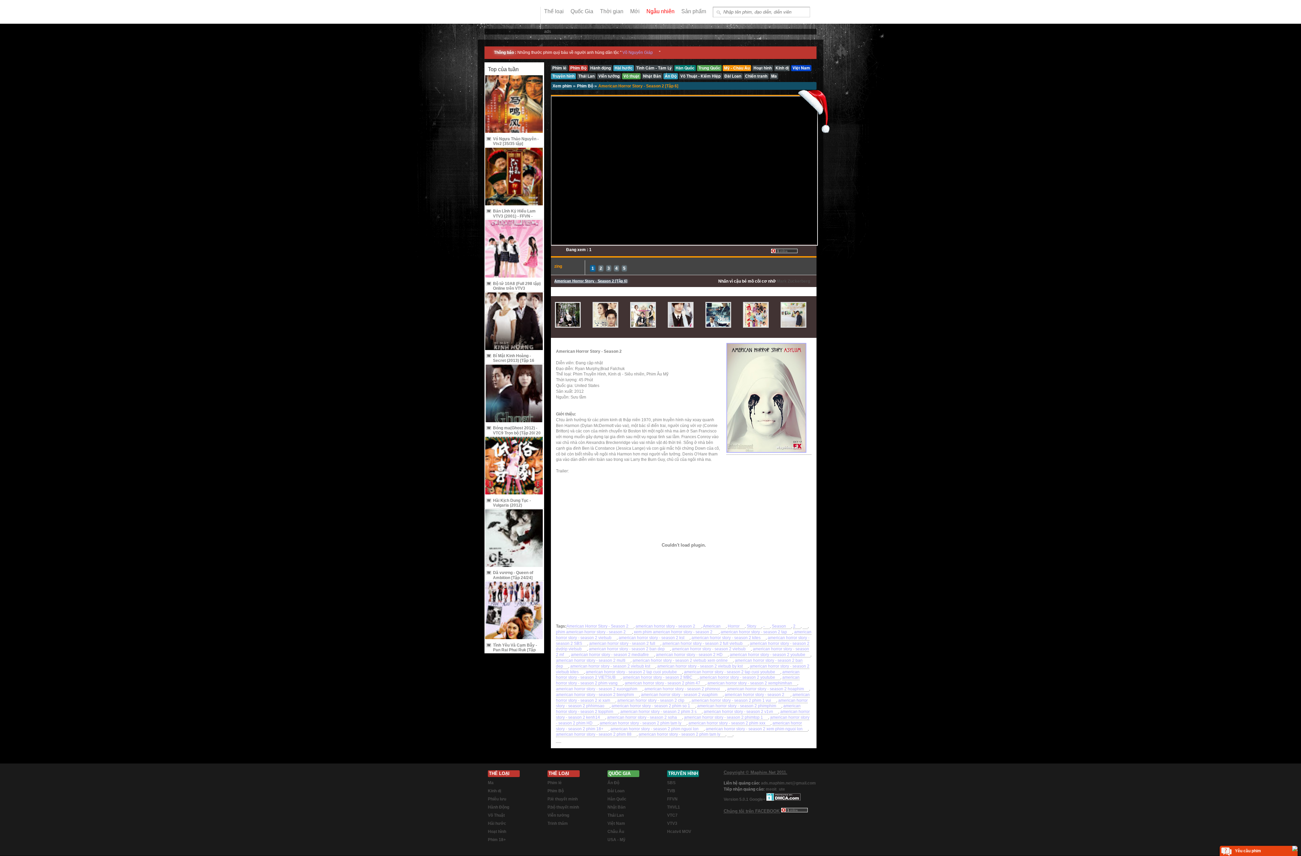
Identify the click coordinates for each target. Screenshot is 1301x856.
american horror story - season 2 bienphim (595, 694)
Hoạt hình (497, 831)
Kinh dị (494, 791)
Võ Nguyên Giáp (637, 52)
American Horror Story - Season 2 (597, 626)
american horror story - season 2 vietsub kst (610, 666)
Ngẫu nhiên (660, 11)
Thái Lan (615, 815)
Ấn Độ (613, 782)
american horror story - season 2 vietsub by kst (700, 666)
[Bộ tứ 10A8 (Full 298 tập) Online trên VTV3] (514, 249)
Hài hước (497, 823)
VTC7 (672, 815)
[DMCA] (783, 799)
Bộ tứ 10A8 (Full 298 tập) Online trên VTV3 (514, 286)
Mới (635, 11)
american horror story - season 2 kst (651, 637)
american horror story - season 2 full (622, 643)
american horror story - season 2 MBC (658, 677)
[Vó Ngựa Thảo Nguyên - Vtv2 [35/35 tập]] (514, 105)
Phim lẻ (555, 782)
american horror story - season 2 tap (754, 632)
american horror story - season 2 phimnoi (682, 689)
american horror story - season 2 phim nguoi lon (655, 729)
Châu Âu (615, 831)
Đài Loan (615, 791)
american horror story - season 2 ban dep (627, 649)
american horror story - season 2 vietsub (709, 649)
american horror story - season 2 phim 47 (662, 683)
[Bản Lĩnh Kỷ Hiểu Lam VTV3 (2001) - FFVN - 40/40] (514, 177)
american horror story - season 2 (666, 626)
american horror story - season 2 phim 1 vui (731, 700)
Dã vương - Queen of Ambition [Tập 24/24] (510, 575)
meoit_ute (775, 789)
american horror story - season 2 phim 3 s (658, 711)
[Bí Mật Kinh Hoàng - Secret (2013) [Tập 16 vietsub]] (514, 322)
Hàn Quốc (616, 799)
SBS (671, 782)
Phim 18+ (497, 839)
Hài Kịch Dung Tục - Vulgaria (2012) (509, 503)
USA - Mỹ (616, 839)
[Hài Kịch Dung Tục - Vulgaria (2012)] (514, 466)
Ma (491, 782)
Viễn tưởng (558, 815)
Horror (734, 626)
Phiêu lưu (497, 799)
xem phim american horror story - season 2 (674, 632)
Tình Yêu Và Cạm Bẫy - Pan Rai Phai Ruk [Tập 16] (512, 650)
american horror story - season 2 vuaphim (679, 694)
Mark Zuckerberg (793, 281)
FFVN (672, 799)
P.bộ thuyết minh (563, 807)
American (712, 626)
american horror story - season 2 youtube (767, 654)
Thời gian (611, 11)
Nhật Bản (616, 807)
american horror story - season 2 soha (642, 717)
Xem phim (563, 86)
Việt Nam (616, 823)
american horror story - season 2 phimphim (736, 706)
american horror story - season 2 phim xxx (726, 723)
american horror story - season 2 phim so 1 (651, 706)
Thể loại (554, 11)
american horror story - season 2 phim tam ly (640, 723)
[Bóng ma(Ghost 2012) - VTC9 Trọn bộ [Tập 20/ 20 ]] (514, 394)
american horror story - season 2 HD (689, 654)
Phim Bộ (585, 86)
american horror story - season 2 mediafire (610, 654)
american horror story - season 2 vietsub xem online (680, 660)
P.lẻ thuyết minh (563, 799)
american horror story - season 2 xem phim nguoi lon (754, 729)
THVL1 (673, 807)
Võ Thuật (496, 815)
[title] (805, 626)
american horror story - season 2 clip (650, 700)
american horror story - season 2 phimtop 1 (723, 717)
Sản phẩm (693, 11)
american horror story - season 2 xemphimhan (749, 683)
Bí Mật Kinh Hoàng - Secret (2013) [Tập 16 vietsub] (510, 360)
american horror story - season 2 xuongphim (596, 689)
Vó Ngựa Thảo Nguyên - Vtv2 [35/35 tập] (513, 141)
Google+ (757, 799)
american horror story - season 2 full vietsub (702, 643)
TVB (671, 791)
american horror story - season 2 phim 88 (594, 734)
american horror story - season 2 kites (726, 637)
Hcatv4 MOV (679, 831)
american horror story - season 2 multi (590, 660)
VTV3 (672, 823)
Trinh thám (558, 823)
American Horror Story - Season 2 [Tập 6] (638, 86)
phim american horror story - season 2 (591, 632)
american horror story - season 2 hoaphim (765, 689)
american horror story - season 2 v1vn (738, 711)
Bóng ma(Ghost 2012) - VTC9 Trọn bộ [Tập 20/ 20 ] (514, 433)
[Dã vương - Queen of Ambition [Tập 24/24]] (514, 539)
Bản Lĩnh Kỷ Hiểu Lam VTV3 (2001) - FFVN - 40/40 (511, 216)
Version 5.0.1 (736, 799)
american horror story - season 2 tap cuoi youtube (631, 672)
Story (751, 626)
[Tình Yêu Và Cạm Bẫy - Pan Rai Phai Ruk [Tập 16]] (514, 611)
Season (779, 626)
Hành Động (498, 807)
